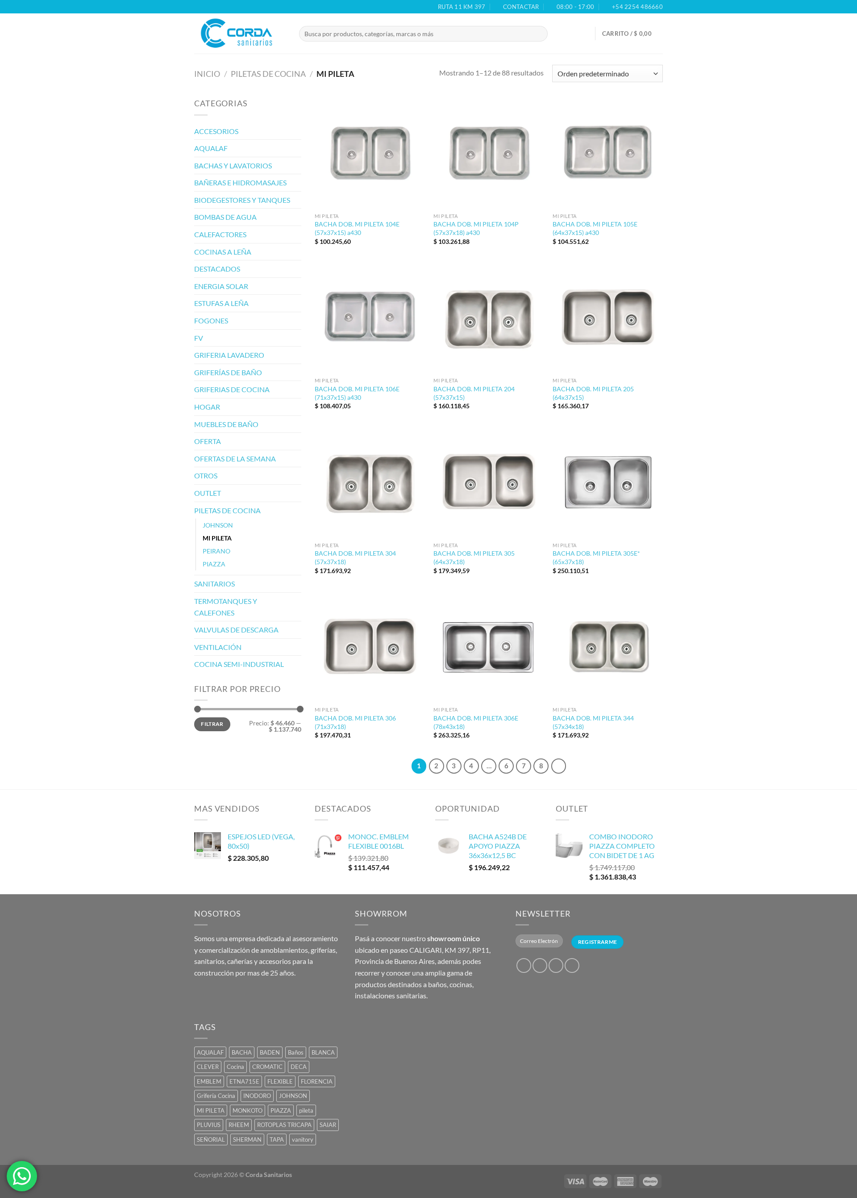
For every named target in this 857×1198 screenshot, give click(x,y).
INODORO (257, 1095)
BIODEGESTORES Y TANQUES (242, 200)
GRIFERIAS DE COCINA (232, 389)
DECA (299, 1066)
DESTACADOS (217, 268)
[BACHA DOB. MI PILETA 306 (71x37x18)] (370, 647)
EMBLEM (209, 1081)
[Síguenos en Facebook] (523, 965)
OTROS (205, 475)
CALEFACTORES (220, 234)
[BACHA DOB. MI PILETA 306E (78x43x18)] (488, 647)
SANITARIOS (214, 583)
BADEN (270, 1052)
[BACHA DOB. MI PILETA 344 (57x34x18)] (608, 647)
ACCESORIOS (216, 131)
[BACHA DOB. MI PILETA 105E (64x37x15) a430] (608, 153)
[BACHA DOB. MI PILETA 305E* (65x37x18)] (608, 482)
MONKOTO (247, 1110)
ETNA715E (244, 1081)
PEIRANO (216, 551)
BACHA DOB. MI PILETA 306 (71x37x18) (355, 722)
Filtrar (212, 723)
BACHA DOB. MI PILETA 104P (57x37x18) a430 (476, 228)
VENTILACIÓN (217, 647)
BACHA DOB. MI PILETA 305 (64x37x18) (474, 557)
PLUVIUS (208, 1124)
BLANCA (323, 1052)
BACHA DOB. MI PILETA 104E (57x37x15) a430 (357, 228)
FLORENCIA (317, 1081)
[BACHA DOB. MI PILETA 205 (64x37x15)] (608, 318)
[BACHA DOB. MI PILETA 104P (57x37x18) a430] (488, 153)
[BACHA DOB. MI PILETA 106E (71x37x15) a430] (370, 318)
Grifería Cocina (216, 1095)
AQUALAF (211, 148)
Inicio (207, 74)
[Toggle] (297, 131)
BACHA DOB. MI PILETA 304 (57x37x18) (355, 557)
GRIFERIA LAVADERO (229, 355)
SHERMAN (247, 1139)
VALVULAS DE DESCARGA (236, 629)
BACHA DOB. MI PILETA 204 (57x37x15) (474, 393)
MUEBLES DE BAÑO (226, 424)
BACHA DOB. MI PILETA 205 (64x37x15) (593, 393)
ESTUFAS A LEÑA (221, 303)
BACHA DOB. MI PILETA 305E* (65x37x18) (596, 557)
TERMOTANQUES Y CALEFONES (225, 607)
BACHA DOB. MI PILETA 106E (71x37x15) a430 (357, 393)
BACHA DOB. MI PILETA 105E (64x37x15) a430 (595, 228)
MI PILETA (217, 538)
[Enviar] (549, 34)
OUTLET (207, 493)
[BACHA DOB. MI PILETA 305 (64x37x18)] (488, 482)
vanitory (302, 1139)
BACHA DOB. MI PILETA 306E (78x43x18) (475, 722)
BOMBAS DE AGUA (225, 217)
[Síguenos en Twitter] (556, 965)
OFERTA (207, 441)
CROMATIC (267, 1066)
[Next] (558, 766)
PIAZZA (214, 564)
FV (198, 338)
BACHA (242, 1052)
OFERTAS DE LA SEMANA (235, 458)
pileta (306, 1110)
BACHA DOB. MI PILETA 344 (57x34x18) (593, 722)
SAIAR (328, 1124)
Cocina (235, 1066)
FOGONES (211, 320)
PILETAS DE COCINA (268, 74)
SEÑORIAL (211, 1139)
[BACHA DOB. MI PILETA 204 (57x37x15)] (488, 318)
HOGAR (207, 406)
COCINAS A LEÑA (222, 251)
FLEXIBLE (280, 1081)
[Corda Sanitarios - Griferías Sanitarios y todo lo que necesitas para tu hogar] (240, 33)
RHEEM (239, 1124)
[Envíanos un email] (572, 965)
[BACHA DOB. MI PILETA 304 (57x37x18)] (370, 482)
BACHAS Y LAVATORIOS (233, 165)
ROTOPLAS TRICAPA (284, 1124)
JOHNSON (218, 525)
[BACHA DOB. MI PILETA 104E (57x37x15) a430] (370, 153)
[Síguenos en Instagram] (540, 965)
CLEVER (208, 1066)
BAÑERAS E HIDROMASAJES (240, 182)
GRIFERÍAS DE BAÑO (228, 372)
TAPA (277, 1139)
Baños (296, 1052)
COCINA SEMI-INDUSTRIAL (239, 664)
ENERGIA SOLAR (221, 286)
